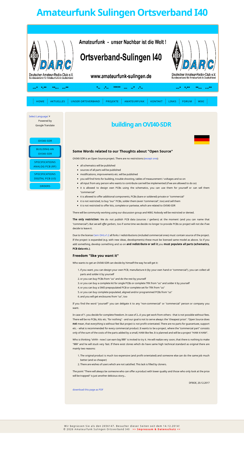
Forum (187, 101)
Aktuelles (57, 101)
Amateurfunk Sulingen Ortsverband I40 (122, 12)
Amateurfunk (134, 101)
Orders (45, 186)
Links (172, 101)
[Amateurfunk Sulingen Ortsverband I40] (123, 91)
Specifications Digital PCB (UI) (45, 176)
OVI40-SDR (45, 140)
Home (40, 101)
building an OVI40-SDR (45, 151)
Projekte (112, 101)
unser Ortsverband (85, 101)
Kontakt (156, 101)
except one (150, 158)
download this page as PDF (88, 389)
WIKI (201, 101)
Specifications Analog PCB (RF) (45, 164)
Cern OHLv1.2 (101, 235)
